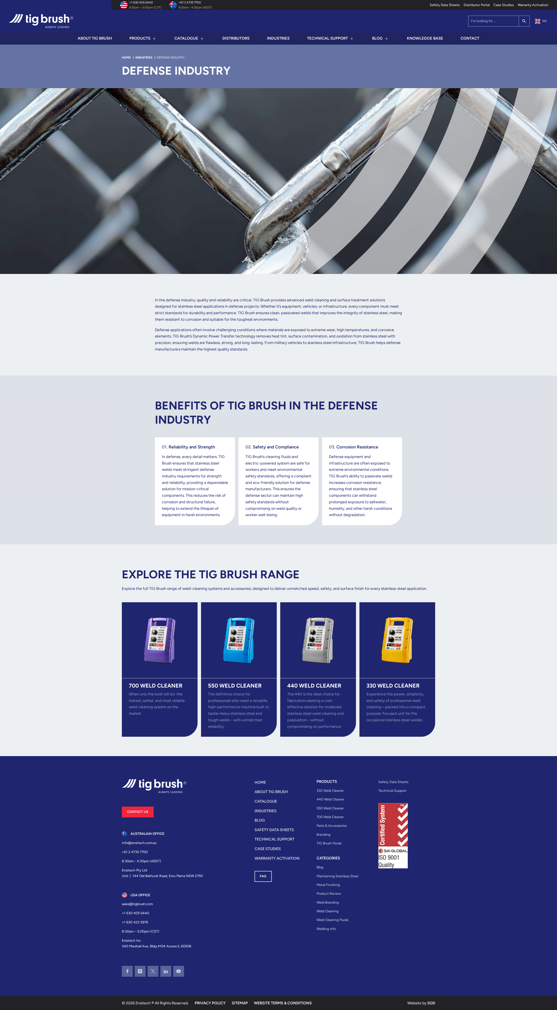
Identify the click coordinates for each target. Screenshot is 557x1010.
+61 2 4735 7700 (190, 2)
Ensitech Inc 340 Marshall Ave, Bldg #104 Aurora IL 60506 (156, 943)
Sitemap (240, 1003)
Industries (278, 38)
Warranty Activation (533, 5)
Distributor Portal (477, 5)
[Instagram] (140, 971)
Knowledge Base (425, 38)
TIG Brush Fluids (329, 843)
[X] (153, 971)
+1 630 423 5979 (135, 922)
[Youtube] (178, 971)
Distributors (236, 38)
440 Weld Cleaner (330, 799)
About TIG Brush (95, 38)
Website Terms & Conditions (283, 1003)
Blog (377, 38)
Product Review (329, 893)
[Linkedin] (165, 971)
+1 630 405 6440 (141, 2)
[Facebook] (127, 971)
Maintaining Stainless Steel (337, 876)
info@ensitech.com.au (139, 843)
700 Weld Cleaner (330, 817)
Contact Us (137, 812)
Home (260, 782)
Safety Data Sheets (445, 5)
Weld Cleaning (328, 911)
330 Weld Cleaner (330, 791)
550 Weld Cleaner (330, 808)
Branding (323, 834)
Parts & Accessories (332, 826)
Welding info (326, 929)
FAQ (263, 876)
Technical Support (327, 38)
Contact (470, 38)
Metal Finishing (328, 885)
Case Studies (503, 5)
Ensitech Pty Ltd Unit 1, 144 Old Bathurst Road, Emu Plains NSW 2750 (162, 873)
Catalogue (186, 38)
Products (139, 38)
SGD (431, 1003)
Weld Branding (328, 902)
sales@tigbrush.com (137, 904)
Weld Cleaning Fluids (332, 920)
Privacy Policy (210, 1003)
